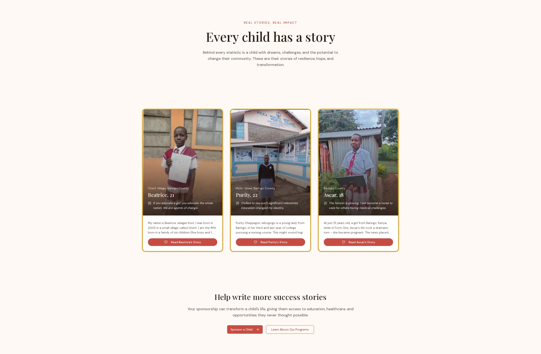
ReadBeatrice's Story (186, 242)
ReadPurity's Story (274, 242)
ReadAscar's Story (362, 242)
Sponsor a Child (242, 329)
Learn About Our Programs (290, 329)
